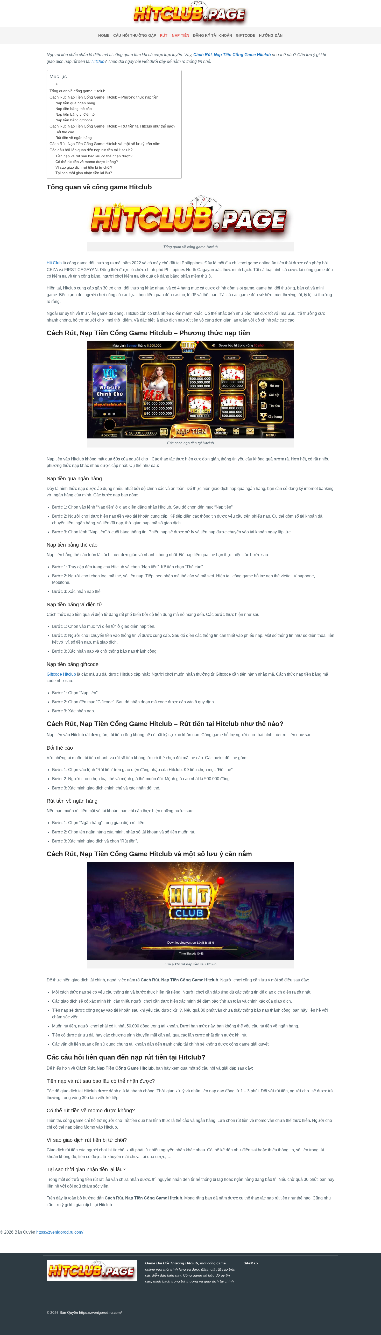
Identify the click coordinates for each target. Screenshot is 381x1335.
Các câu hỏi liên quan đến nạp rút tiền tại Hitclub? (91, 150)
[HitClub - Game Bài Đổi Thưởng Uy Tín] (190, 13)
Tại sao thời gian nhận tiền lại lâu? (84, 173)
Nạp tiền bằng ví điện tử (75, 114)
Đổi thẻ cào (64, 132)
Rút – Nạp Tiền (174, 35)
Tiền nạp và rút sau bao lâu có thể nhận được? (94, 156)
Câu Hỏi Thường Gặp (134, 35)
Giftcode (245, 35)
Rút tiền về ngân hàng (73, 138)
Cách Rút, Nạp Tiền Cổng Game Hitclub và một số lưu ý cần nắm (105, 143)
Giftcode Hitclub (61, 674)
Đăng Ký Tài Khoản (212, 35)
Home (103, 35)
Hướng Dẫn (271, 35)
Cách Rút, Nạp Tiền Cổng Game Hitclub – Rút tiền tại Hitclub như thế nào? (113, 126)
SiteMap (251, 1263)
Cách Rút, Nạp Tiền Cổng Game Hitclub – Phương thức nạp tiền (104, 97)
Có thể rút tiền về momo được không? (87, 162)
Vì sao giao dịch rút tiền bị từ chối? (84, 167)
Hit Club (54, 263)
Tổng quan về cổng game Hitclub (78, 91)
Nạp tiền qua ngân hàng (75, 103)
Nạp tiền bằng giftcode (74, 120)
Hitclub (97, 61)
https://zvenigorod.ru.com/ (59, 1232)
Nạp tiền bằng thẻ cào (74, 109)
